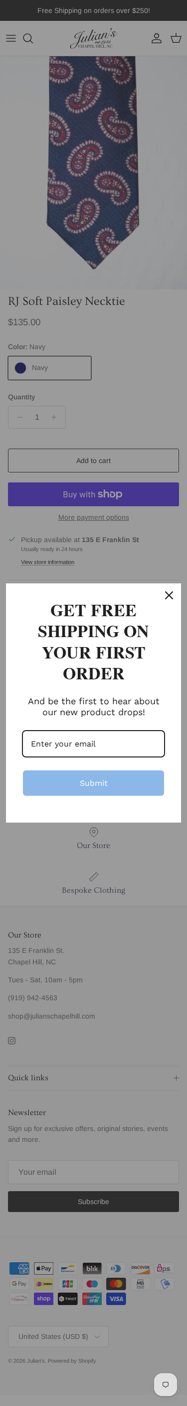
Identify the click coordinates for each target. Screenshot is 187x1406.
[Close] (169, 595)
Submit (94, 783)
